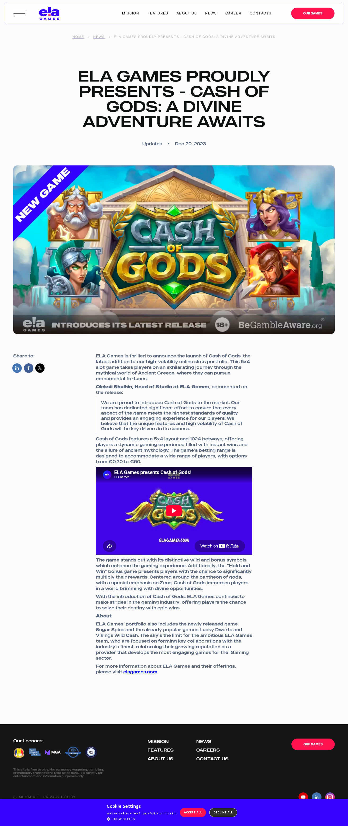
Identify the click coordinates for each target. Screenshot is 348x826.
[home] (49, 13)
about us (187, 13)
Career (233, 13)
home (78, 37)
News (99, 37)
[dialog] (174, 812)
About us (160, 758)
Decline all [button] (223, 812)
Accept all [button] (193, 812)
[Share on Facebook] (28, 368)
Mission (158, 741)
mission (130, 13)
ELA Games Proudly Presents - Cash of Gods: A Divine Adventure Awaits (195, 37)
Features (158, 13)
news (211, 13)
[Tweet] (40, 368)
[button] (142, 819)
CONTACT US (260, 13)
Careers (208, 750)
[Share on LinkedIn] (17, 368)
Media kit (29, 797)
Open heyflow (209, 757)
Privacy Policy (59, 797)
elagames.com (140, 671)
